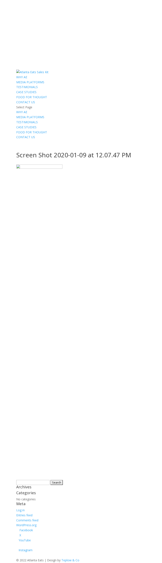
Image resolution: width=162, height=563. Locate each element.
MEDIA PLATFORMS (30, 82)
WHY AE (21, 77)
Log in (20, 510)
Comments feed (27, 520)
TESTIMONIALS (27, 87)
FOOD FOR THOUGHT (31, 97)
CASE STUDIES (26, 92)
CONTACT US (25, 102)
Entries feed (24, 515)
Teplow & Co (70, 560)
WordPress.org (26, 525)
